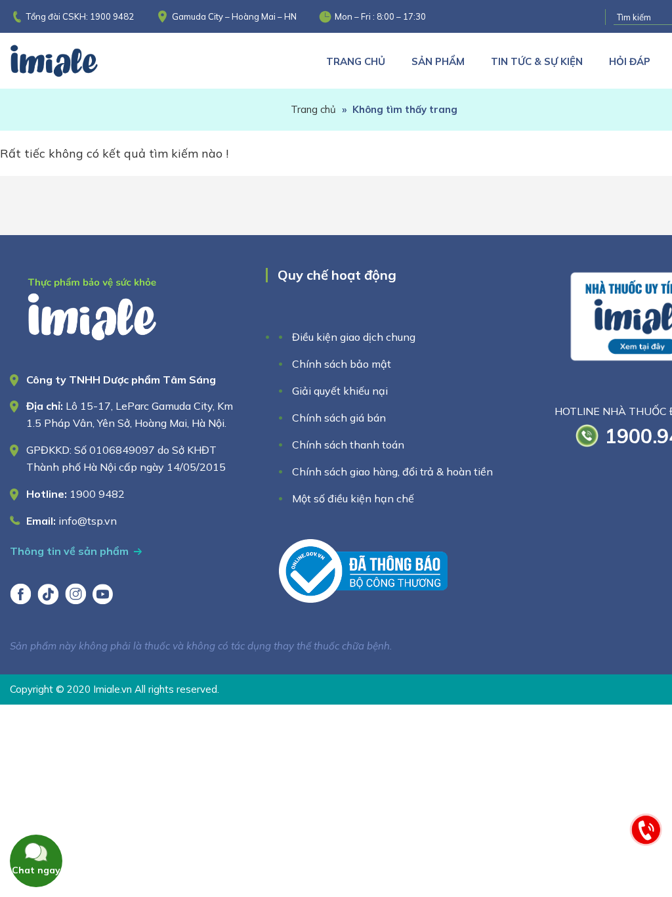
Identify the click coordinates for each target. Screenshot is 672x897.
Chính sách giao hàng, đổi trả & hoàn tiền (392, 471)
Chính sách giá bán (339, 417)
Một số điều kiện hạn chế (353, 498)
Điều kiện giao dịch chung (353, 336)
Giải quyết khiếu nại (340, 390)
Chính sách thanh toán (348, 444)
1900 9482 (112, 16)
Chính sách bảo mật (341, 363)
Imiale (72, 61)
